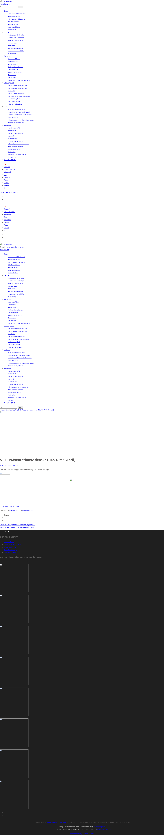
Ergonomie (11, 136)
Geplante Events (10, 552)
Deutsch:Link (9, 542)
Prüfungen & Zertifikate (15, 104)
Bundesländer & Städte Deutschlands (20, 115)
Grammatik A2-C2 (13, 62)
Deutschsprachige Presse (16, 123)
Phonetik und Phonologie (16, 38)
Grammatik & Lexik (14, 27)
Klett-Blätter (11, 91)
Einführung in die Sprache (16, 35)
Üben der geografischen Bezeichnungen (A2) (17, 525)
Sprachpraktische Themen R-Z (17, 88)
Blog (5, 175)
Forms (6, 183)
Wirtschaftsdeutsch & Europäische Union (21, 120)
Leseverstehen (12, 64)
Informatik (7, 125)
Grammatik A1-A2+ (14, 59)
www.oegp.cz (99, 827)
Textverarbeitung (13, 139)
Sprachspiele (12, 77)
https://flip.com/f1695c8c (9, 506)
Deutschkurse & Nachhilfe (16, 51)
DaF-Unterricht (9, 169)
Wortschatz (11, 46)
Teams (6, 180)
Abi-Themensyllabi (14, 99)
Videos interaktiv (13, 70)
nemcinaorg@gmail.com (9, 192)
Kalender (7, 177)
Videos (6, 185)
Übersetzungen (12, 54)
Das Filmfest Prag (13, 24)
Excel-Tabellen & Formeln (16, 141)
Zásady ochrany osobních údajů (82, 834)
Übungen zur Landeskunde (16, 109)
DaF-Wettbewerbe (14, 16)
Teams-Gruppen (10, 547)
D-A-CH (7, 107)
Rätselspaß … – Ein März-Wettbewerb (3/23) (17, 527)
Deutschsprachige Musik (15, 48)
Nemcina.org (5, 4)
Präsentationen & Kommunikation (18, 144)
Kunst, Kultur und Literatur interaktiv (19, 112)
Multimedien (11, 152)
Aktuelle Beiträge (10, 550)
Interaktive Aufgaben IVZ (16, 133)
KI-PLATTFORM (10, 160)
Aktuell (12, 511)
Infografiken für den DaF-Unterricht (19, 80)
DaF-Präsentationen (14, 22)
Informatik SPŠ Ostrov (12, 544)
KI (4, 188)
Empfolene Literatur (14, 101)
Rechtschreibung (13, 43)
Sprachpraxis (9, 83)
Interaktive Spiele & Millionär (17, 155)
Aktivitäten (8, 56)
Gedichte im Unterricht (15, 72)
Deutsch (7, 32)
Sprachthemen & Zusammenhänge (19, 96)
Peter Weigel (13, 465)
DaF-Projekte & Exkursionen (17, 19)
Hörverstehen (12, 75)
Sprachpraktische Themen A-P (17, 85)
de (17, 511)
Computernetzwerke (14, 149)
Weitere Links (12, 157)
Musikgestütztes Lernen (15, 67)
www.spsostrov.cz (104, 829)
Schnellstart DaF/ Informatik (16, 14)
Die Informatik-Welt (14, 128)
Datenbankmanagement (15, 147)
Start (5, 11)
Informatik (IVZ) (13, 30)
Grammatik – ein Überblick (16, 40)
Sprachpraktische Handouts (16, 93)
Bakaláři (7, 167)
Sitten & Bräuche (13, 117)
